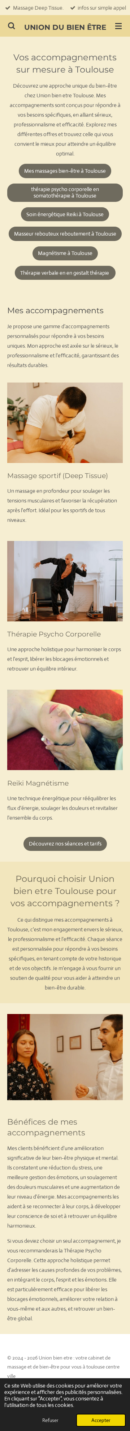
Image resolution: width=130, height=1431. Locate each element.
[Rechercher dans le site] (12, 26)
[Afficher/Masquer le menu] (118, 26)
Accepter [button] (100, 1420)
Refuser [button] (50, 1420)
